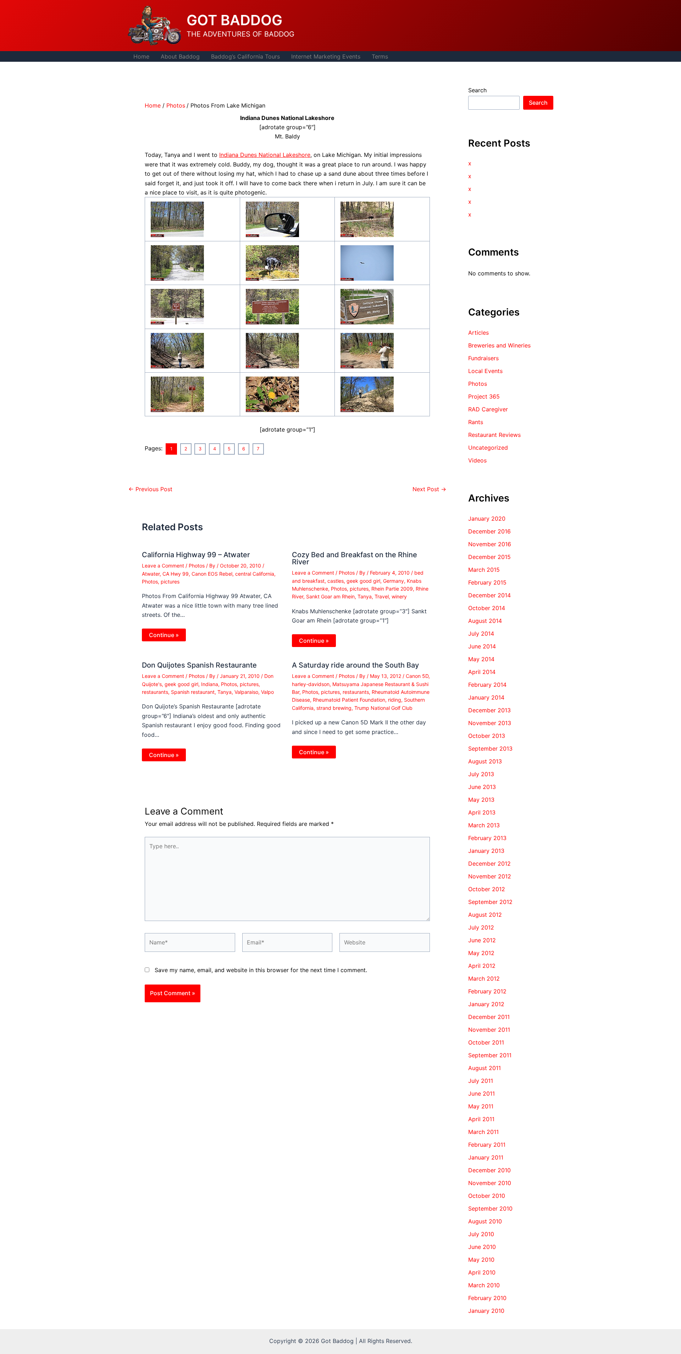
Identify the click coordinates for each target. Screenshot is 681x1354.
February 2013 (487, 838)
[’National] (367, 218)
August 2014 (485, 620)
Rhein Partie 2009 (392, 589)
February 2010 (487, 1297)
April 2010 (481, 1272)
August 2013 (485, 761)
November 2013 (489, 723)
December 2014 (489, 595)
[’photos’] (177, 218)
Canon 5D (417, 676)
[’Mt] (272, 262)
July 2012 (481, 927)
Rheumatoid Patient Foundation (349, 700)
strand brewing (333, 708)
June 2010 (482, 1246)
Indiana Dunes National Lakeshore (264, 154)
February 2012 (487, 991)
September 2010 (490, 1208)
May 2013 (481, 799)
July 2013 (481, 774)
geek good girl (363, 581)
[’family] (177, 306)
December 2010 (489, 1170)
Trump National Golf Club (383, 708)
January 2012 (486, 1004)
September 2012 (490, 901)
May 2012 (481, 952)
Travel (382, 596)
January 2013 (486, 850)
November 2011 (489, 1029)
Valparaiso (246, 692)
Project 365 (484, 396)
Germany (393, 581)
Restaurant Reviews (494, 434)
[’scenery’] (272, 306)
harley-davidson (311, 684)
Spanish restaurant (193, 692)
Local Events (485, 370)
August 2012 (485, 914)
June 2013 (482, 786)
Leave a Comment (163, 566)
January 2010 (486, 1310)
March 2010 (484, 1285)
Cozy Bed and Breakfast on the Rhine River (354, 558)
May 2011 (480, 1106)
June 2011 (481, 1093)
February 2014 (487, 684)
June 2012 (482, 940)
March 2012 (484, 978)
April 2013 (481, 812)
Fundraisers (483, 358)
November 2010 (489, 1182)
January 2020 (486, 518)
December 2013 (489, 710)
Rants (475, 422)
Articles (478, 332)
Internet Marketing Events (325, 56)
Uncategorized (488, 447)
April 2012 (481, 965)
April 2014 (481, 671)
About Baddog (180, 56)
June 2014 (482, 646)
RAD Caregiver (488, 409)
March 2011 (483, 1131)
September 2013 (490, 748)
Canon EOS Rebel (212, 574)
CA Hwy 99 (175, 574)
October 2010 (486, 1195)
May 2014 (481, 659)
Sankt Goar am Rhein (330, 596)
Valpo (267, 692)
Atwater (151, 574)
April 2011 (481, 1119)
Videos (477, 460)
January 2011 (485, 1157)
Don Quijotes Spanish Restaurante (199, 665)
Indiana (209, 684)
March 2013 (484, 825)
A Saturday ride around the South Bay (355, 665)
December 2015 (489, 556)
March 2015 (484, 569)
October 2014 (486, 608)
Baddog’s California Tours (245, 56)
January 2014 (486, 697)
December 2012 (489, 863)
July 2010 (481, 1234)
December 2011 (489, 1016)
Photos (197, 566)
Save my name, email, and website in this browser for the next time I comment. (261, 970)
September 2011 (489, 1055)
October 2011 (486, 1042)
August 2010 (485, 1221)
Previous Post (150, 489)
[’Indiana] (177, 262)
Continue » (164, 634)
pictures (170, 582)
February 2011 (486, 1144)
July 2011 (480, 1080)
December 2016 (489, 531)
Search (477, 90)
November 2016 (489, 544)
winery (399, 596)
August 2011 (484, 1067)
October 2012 (486, 889)
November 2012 (489, 876)
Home (141, 56)
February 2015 (487, 582)
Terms (380, 56)
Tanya (365, 596)
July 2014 (481, 633)
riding (394, 700)
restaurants (155, 692)
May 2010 (481, 1259)
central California (254, 574)
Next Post (429, 489)
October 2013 (486, 735)
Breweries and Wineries (499, 345)
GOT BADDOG (234, 20)
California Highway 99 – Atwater (196, 554)
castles (335, 581)
